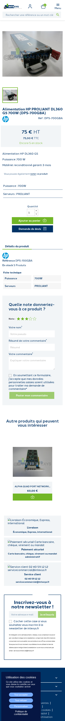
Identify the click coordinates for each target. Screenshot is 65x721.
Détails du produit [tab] (17, 246)
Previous (5, 465)
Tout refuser (21, 700)
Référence (8, 260)
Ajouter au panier (29, 220)
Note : (12, 318)
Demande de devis (30, 229)
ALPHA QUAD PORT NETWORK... (32, 486)
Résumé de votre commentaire (28, 340)
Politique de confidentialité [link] (21, 712)
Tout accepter (21, 694)
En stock (7, 265)
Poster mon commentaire (32, 395)
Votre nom (15, 327)
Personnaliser (21, 706)
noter (33, 173)
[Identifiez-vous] (30, 6)
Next (59, 465)
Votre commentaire (21, 353)
